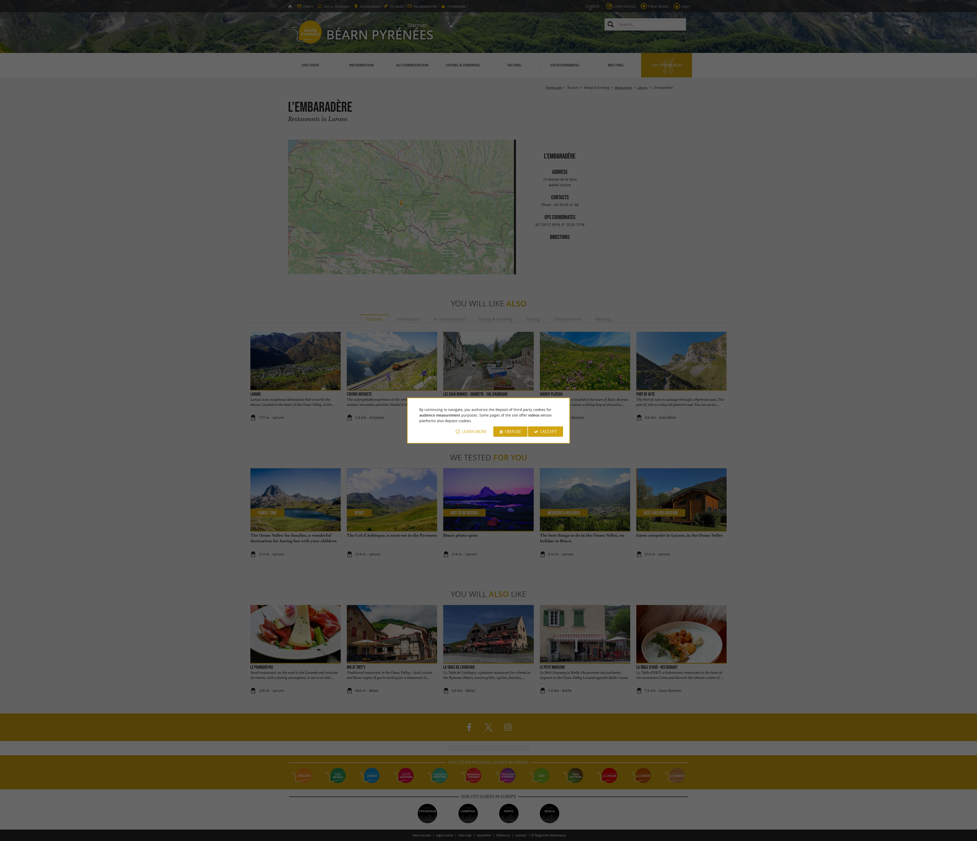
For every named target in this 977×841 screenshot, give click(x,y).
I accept (548, 431)
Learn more (474, 431)
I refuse (513, 431)
